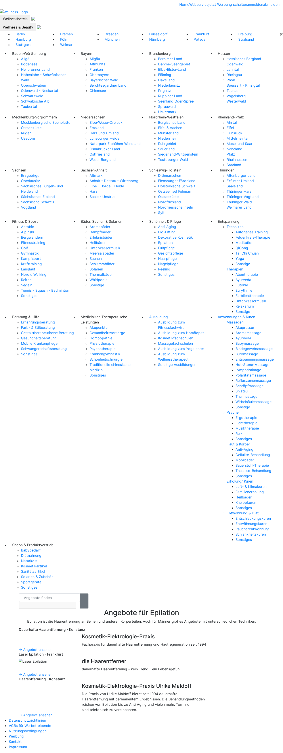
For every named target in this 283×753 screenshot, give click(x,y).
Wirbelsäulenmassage (253, 401)
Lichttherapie (246, 423)
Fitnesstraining (33, 242)
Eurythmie (243, 290)
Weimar (66, 44)
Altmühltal (98, 64)
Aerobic (27, 226)
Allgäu (26, 59)
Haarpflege (167, 258)
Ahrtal (232, 122)
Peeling (164, 269)
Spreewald (167, 106)
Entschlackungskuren (253, 518)
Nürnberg (157, 39)
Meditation (244, 242)
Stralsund (246, 39)
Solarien (96, 269)
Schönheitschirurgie (106, 359)
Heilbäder (98, 242)
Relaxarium (244, 306)
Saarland (234, 165)
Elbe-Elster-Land (172, 69)
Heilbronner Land (35, 69)
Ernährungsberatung (38, 322)
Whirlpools (98, 280)
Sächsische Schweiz (38, 202)
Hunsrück (234, 133)
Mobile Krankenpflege (39, 343)
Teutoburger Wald (173, 159)
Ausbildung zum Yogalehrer (181, 348)
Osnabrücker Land (105, 149)
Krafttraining (31, 264)
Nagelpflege (168, 264)
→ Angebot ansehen (35, 649)
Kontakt (15, 741)
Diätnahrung (31, 555)
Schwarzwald (32, 96)
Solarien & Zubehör (37, 576)
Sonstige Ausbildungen (177, 364)
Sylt (161, 212)
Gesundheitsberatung (39, 338)
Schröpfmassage (249, 386)
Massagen (235, 322)
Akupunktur (99, 327)
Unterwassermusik (105, 248)
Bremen (66, 34)
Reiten (26, 280)
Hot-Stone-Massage (252, 364)
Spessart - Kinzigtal (243, 85)
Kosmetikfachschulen (175, 338)
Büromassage (246, 354)
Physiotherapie (102, 343)
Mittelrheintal (238, 138)
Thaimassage (246, 396)
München (112, 39)
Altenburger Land (241, 175)
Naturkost (29, 561)
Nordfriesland (169, 202)
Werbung (16, 736)
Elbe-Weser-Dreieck (106, 122)
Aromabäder (100, 226)
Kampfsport (31, 258)
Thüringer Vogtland (243, 196)
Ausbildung (158, 317)
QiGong (241, 248)
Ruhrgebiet (167, 143)
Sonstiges (29, 295)
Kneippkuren (245, 502)
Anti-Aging (167, 226)
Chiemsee (98, 90)
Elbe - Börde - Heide (107, 186)
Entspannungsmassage (254, 359)
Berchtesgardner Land (108, 85)
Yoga (239, 258)
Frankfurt (201, 34)
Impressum (18, 747)
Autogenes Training (251, 232)
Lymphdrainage (248, 370)
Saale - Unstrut (102, 196)
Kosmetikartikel (34, 566)
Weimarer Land (239, 207)
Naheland (234, 149)
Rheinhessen (237, 159)
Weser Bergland (103, 159)
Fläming (164, 74)
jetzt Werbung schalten (227, 4)
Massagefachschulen (175, 343)
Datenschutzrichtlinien (27, 720)
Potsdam (201, 39)
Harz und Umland (104, 133)
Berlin (20, 34)
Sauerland (166, 149)
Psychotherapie (102, 348)
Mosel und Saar (239, 143)
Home (184, 4)
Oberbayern (99, 74)
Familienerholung (249, 492)
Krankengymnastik (105, 354)
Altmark (96, 175)
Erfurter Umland (240, 181)
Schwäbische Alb (35, 101)
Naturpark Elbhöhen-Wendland (115, 143)
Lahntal (233, 69)
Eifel (230, 128)
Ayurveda (243, 280)
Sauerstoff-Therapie (252, 465)
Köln (63, 39)
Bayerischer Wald (104, 80)
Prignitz (164, 90)
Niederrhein (167, 138)
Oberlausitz (30, 181)
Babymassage (247, 343)
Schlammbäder (102, 264)
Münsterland (168, 133)
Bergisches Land (171, 122)
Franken (96, 69)
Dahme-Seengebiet (174, 64)
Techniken (235, 226)
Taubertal (29, 106)
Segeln (26, 285)
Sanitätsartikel (33, 571)
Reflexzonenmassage (253, 380)
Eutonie (241, 285)
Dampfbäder (100, 232)
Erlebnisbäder (101, 237)
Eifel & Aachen (170, 128)
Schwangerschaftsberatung (44, 348)
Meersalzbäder (102, 253)
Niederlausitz (169, 85)
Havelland (166, 80)
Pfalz (231, 154)
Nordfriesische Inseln (175, 207)
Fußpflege (166, 248)
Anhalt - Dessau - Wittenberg (114, 181)
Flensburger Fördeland (176, 181)
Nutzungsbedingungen (27, 731)
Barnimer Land (170, 59)
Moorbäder (244, 460)
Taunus (232, 90)
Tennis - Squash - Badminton (45, 290)
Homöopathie (101, 338)
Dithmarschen (169, 175)
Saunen (96, 258)
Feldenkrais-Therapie (252, 237)
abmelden (271, 4)
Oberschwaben (33, 85)
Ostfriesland (100, 154)
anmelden (255, 4)
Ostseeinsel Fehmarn (175, 191)
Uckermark (167, 112)
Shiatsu (241, 391)
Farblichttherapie (249, 295)
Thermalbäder (101, 274)
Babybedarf (31, 550)
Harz (94, 191)
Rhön (231, 80)
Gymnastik (30, 253)
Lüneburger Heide (104, 138)
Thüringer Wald (239, 202)
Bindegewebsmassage (254, 348)
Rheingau (234, 74)
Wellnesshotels (15, 19)
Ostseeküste (31, 128)
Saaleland (235, 186)
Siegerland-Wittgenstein (178, 154)
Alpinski (27, 232)
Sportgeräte (31, 582)
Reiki (239, 433)
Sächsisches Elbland (38, 196)
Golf (24, 248)
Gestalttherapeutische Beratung (47, 333)
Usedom (28, 138)
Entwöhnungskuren (251, 523)
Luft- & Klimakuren (250, 486)
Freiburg (245, 34)
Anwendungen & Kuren (236, 317)
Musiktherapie (247, 428)
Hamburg (23, 39)
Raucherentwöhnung (252, 529)
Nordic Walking (33, 274)
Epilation (165, 242)
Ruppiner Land (170, 96)
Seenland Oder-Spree (176, 101)
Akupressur (244, 327)
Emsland (97, 128)
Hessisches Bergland (244, 59)
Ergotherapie (246, 417)
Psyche (233, 412)
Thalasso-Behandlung (253, 470)
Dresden (112, 34)
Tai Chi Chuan (247, 253)
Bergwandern (32, 237)
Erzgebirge (30, 175)
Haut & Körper (238, 444)
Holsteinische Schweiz (176, 186)
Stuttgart (23, 44)
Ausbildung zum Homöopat (181, 333)
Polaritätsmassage (250, 375)
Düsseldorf (158, 34)
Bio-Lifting (167, 232)
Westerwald (236, 101)
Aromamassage (248, 333)
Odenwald (235, 64)
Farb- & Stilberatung (38, 327)
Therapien (235, 269)
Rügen (26, 133)
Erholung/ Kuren (240, 481)
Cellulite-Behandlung (252, 455)
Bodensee (29, 64)
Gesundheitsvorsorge (107, 333)
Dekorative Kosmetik (175, 237)
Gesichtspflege (170, 253)
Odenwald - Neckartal (39, 90)
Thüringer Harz (239, 191)
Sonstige (97, 285)
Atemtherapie (246, 274)
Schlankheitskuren (250, 534)
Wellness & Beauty (18, 27)
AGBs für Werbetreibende (30, 725)
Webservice (198, 4)
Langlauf (28, 269)
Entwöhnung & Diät (243, 513)
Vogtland (28, 207)
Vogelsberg (236, 96)
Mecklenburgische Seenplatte (45, 122)
